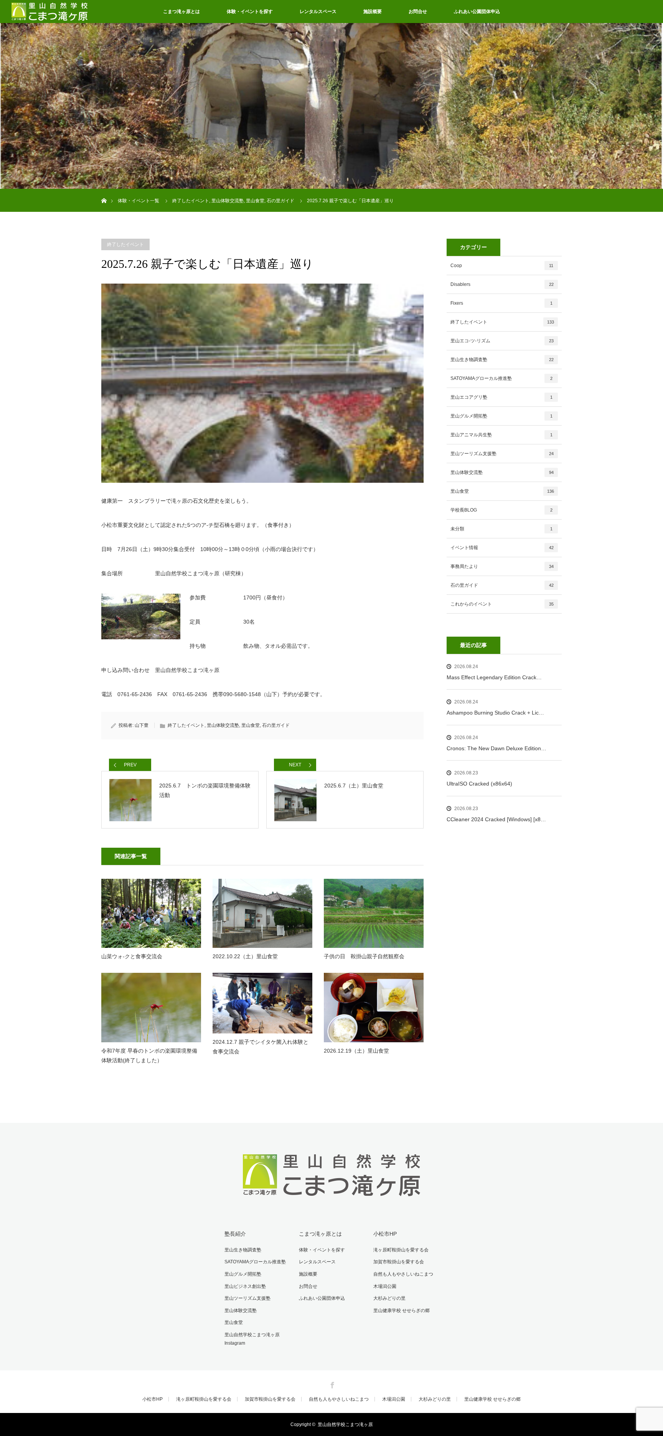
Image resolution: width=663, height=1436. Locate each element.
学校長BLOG (501, 510)
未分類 (501, 528)
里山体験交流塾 (223, 725)
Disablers (502, 284)
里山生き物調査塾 (502, 359)
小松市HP (385, 1234)
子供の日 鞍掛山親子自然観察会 (364, 956)
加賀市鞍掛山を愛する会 (398, 1261)
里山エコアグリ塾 (501, 397)
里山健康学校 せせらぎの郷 (401, 1310)
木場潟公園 (384, 1286)
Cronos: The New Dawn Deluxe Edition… (496, 748)
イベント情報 (502, 547)
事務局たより (502, 566)
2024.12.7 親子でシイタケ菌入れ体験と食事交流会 (260, 1047)
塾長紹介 (235, 1234)
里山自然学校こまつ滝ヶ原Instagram (252, 1339)
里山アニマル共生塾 (501, 434)
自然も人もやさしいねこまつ (403, 1274)
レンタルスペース (318, 11)
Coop (501, 265)
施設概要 (372, 11)
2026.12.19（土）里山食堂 (356, 1051)
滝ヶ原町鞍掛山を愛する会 (401, 1250)
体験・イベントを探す (250, 11)
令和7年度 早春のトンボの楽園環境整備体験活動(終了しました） (149, 1055)
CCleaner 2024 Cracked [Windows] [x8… (496, 819)
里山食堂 (250, 725)
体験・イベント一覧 (138, 200)
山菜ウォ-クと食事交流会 (131, 956)
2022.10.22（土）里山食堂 (245, 956)
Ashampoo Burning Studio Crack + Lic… (495, 713)
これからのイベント (502, 604)
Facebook (331, 1384)
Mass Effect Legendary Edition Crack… (494, 677)
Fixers (501, 303)
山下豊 (141, 725)
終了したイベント (125, 244)
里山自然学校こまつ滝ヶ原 (345, 1424)
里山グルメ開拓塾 (501, 416)
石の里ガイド (276, 725)
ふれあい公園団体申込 (477, 11)
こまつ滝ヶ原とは (181, 11)
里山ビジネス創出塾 (245, 1286)
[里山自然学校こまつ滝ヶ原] (331, 1198)
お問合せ (418, 11)
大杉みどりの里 (389, 1298)
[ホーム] (103, 192)
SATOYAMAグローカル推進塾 (501, 378)
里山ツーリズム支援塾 (502, 453)
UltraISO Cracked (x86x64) (479, 784)
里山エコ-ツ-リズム (502, 340)
